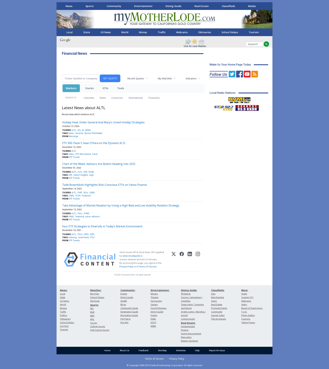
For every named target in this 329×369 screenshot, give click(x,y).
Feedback (144, 350)
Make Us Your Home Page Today (230, 64)
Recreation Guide (129, 315)
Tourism (254, 32)
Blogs (123, 304)
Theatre (155, 297)
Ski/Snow (95, 301)
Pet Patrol (125, 319)
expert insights (81, 174)
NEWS (88, 130)
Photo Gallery (248, 315)
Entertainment (143, 6)
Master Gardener (189, 340)
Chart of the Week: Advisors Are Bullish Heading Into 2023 (98, 164)
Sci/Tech (64, 326)
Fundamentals (188, 326)
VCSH (78, 195)
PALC (80, 213)
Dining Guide (173, 6)
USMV (92, 192)
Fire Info (124, 322)
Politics (63, 315)
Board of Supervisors (252, 308)
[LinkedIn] (189, 259)
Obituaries (204, 32)
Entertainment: (160, 290)
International (136, 97)
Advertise (181, 350)
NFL (92, 308)
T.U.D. (244, 311)
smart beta (83, 237)
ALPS (73, 171)
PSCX (80, 234)
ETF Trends (74, 157)
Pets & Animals (218, 319)
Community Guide (129, 308)
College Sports (97, 326)
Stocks (89, 88)
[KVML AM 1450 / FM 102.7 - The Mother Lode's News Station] (239, 99)
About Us (124, 350)
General (79, 133)
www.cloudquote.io (132, 255)
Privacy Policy (126, 266)
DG (79, 130)
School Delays (230, 32)
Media (252, 6)
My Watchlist (165, 78)
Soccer (93, 322)
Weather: (95, 290)
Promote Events (219, 308)
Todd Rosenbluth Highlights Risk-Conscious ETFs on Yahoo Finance (104, 185)
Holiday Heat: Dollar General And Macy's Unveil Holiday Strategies (103, 122)
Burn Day (94, 293)
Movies (154, 293)
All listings (186, 293)
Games (154, 304)
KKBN (153, 326)
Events (123, 293)
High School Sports (99, 330)
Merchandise (217, 297)
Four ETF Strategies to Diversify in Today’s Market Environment (102, 226)
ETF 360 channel (83, 154)
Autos (214, 301)
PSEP (80, 192)
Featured (86, 195)
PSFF (92, 234)
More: (244, 290)
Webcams (182, 32)
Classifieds (228, 6)
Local (69, 32)
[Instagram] (197, 259)
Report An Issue (217, 350)
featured (80, 216)
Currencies (117, 97)
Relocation (186, 337)
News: (63, 290)
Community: (127, 290)
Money (143, 32)
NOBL (91, 171)
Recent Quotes (135, 78)
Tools (120, 88)
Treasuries (154, 97)
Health (123, 301)
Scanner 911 (247, 297)
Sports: (94, 305)
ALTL (73, 130)
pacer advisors (92, 216)
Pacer (95, 154)
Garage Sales (217, 315)
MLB (92, 312)
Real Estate (201, 6)
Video (71, 154)
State (86, 32)
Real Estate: (188, 323)
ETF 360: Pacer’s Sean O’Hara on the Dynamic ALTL (94, 143)
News (69, 6)
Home (107, 350)
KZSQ (153, 322)
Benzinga (73, 136)
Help (197, 350)
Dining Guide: (189, 290)
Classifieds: (217, 290)
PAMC (87, 213)
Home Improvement (191, 333)
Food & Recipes (158, 308)
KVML (153, 319)
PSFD (86, 234)
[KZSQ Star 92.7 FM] (222, 107)
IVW (85, 171)
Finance (184, 330)
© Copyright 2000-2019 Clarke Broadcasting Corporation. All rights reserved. (165, 365)
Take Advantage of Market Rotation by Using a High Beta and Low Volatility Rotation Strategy (120, 205)
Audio (244, 293)
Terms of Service (154, 358)
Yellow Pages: (248, 322)
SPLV (85, 192)
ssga (91, 174)
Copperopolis (188, 319)
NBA (92, 315)
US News (106, 32)
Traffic (162, 32)
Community (114, 6)
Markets (71, 88)
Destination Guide (129, 311)
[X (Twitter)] (173, 259)
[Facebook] (181, 259)
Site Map (162, 350)
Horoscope (156, 301)
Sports (90, 6)
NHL (92, 319)
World (124, 32)
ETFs (105, 88)
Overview (89, 97)
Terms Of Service (148, 266)
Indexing (72, 237)
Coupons (245, 319)
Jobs (213, 293)
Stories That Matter (93, 133)
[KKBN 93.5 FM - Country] (247, 107)
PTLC (92, 237)
